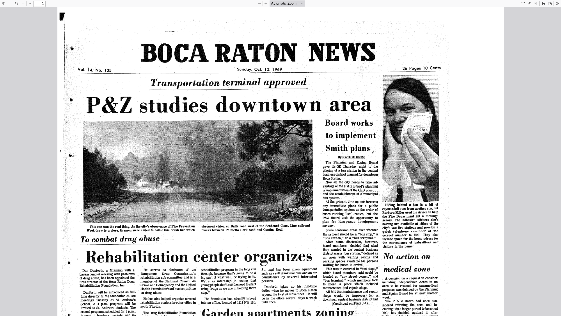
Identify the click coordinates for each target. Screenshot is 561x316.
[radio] (523, 3)
